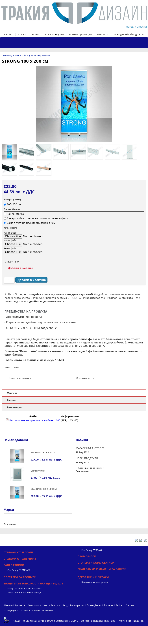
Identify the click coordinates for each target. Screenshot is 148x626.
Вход (65, 605)
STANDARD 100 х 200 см (44, 489)
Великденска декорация (94, 582)
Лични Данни (94, 605)
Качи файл (10, 232)
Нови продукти (54, 34)
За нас (36, 34)
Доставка (20, 605)
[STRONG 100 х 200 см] (74, 140)
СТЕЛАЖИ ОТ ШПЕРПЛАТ (20, 558)
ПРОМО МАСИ (87, 556)
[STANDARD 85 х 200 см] (17, 456)
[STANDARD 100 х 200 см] (17, 492)
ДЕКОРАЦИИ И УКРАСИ (93, 577)
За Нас (119, 605)
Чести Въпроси (51, 605)
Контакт (11, 400)
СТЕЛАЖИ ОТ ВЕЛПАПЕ (18, 552)
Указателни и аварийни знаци (24, 592)
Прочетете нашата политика (97, 620)
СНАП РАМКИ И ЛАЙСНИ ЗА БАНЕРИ (102, 569)
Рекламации (14, 407)
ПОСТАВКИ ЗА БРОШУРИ (20, 577)
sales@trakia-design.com (129, 34)
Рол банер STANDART (18, 570)
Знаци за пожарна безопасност (24, 588)
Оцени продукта (85, 378)
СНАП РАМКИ (38, 470)
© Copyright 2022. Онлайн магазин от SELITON (28, 610)
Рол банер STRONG (40, 55)
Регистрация (77, 605)
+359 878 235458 (135, 27)
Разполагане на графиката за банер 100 (34, 420)
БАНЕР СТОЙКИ (20, 55)
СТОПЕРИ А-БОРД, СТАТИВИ (96, 562)
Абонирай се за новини (91, 467)
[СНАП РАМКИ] (17, 474)
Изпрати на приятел (20, 378)
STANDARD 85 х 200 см (43, 452)
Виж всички (82, 471)
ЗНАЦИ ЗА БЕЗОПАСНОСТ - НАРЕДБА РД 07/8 (33, 583)
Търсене (108, 605)
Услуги (22, 34)
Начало (8, 34)
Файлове (12, 392)
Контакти (102, 34)
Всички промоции (80, 34)
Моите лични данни (131, 620)
